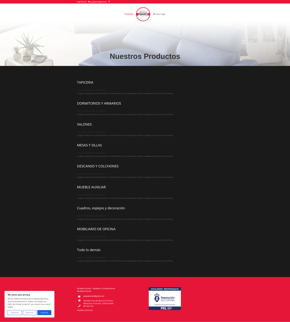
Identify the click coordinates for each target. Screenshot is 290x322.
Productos (129, 14)
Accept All (44, 312)
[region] (29, 304)
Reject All (29, 312)
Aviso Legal (160, 14)
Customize (15, 312)
